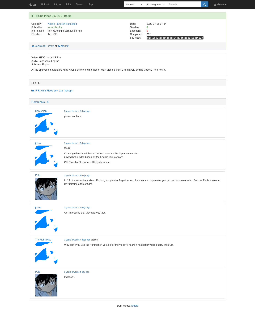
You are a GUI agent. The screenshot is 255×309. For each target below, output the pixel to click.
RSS (68, 4)
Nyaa (32, 4)
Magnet (65, 45)
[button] (134, 4)
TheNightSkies (43, 239)
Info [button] (56, 4)
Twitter (79, 4)
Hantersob (41, 111)
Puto (37, 175)
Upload (45, 4)
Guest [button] (221, 4)
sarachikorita (55, 27)
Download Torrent (44, 45)
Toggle (134, 305)
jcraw (38, 143)
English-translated (67, 23)
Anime (51, 23)
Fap (90, 4)
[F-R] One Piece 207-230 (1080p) (54, 90)
